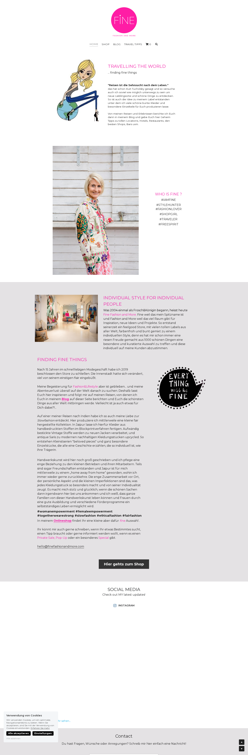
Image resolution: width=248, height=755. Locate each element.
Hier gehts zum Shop (124, 564)
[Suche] (156, 44)
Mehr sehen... (62, 721)
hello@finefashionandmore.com (60, 546)
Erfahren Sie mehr (40, 728)
